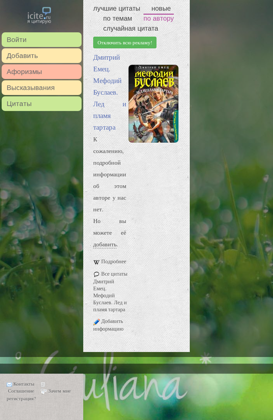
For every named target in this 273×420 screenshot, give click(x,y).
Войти (17, 39)
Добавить (22, 55)
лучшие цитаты (116, 8)
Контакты (23, 383)
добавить (105, 244)
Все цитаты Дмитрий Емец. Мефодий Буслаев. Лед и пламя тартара (110, 291)
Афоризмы (24, 71)
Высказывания (31, 87)
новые (161, 8)
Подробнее (113, 261)
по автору (158, 18)
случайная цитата (130, 28)
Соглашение (21, 390)
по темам (117, 18)
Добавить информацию (108, 324)
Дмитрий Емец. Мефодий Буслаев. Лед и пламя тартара (109, 92)
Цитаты (19, 103)
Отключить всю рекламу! (125, 42)
